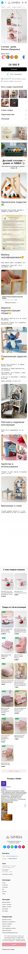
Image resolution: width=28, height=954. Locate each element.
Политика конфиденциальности (10, 932)
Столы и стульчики (6, 904)
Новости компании (6, 930)
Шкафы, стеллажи (16, 7)
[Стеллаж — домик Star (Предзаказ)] (20, 57)
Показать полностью (7, 802)
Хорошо (14, 944)
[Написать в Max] (8, 846)
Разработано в (8, 949)
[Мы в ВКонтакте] (15, 846)
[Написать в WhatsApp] (12, 846)
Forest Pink (5, 885)
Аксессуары (5, 908)
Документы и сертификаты (8, 921)
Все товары (5, 911)
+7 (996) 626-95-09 (12, 858)
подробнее (23, 78)
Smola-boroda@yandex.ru (12, 856)
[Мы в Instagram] (19, 846)
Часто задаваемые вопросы (9, 928)
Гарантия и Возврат (7, 923)
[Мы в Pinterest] (23, 846)
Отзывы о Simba (6, 926)
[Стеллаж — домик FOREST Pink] (12, 57)
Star (3, 889)
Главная (3, 7)
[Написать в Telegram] (4, 846)
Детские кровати (6, 902)
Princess (4, 891)
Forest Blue (5, 887)
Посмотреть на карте (7, 874)
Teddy (3, 893)
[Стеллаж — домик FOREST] (16, 57)
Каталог (9, 7)
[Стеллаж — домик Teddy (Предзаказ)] (24, 57)
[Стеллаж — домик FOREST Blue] (8, 57)
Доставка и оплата (6, 919)
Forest (3, 882)
